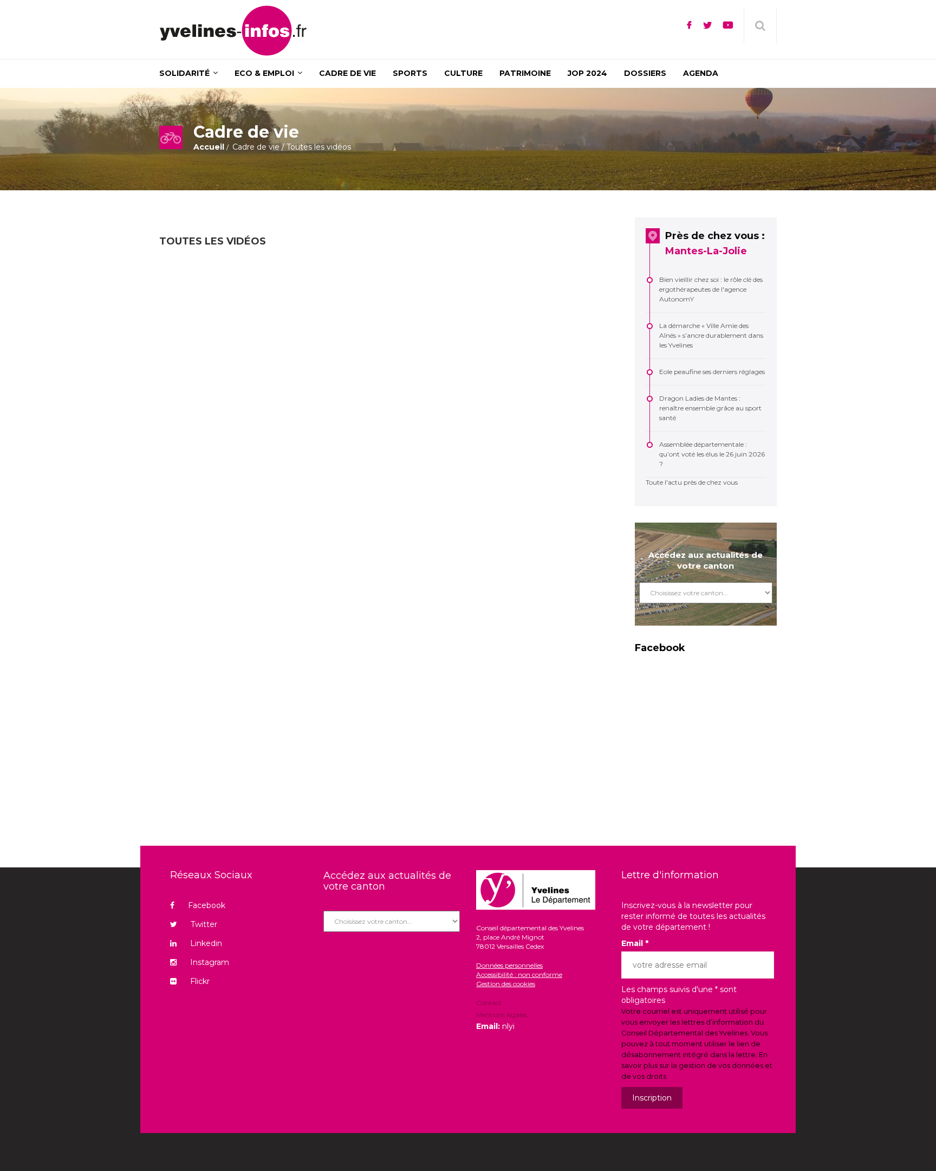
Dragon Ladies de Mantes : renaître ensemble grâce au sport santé (710, 408)
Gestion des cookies (505, 984)
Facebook (206, 905)
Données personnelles (509, 965)
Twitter (204, 924)
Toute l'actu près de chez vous (692, 482)
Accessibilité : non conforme (519, 974)
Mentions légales (501, 1015)
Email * (634, 943)
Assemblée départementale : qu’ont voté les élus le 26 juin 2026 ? (712, 454)
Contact (489, 1003)
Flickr (200, 981)
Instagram (209, 962)
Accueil (208, 147)
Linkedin (206, 943)
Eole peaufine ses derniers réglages (712, 372)
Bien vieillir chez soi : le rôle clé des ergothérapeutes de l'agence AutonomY (711, 289)
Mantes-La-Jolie (706, 251)
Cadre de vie (256, 147)
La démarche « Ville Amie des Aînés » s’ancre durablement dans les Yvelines (711, 335)
